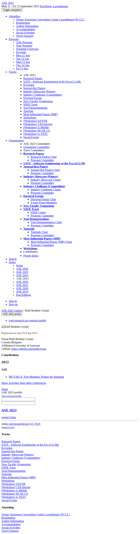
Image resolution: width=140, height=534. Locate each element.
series (18, 310)
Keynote (21, 52)
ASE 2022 (22, 281)
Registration (23, 22)
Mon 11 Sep (23, 55)
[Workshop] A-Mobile (36, 127)
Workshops (29, 117)
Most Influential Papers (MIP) (40, 114)
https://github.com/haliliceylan (28, 348)
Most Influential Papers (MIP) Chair (51, 241)
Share (4, 389)
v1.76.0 (35, 423)
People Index (30, 255)
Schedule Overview (27, 48)
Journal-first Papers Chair (45, 169)
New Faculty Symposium (38, 101)
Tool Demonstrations (35, 107)
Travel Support (24, 35)
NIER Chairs (38, 212)
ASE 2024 (22, 275)
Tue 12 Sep (22, 58)
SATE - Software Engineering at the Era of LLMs (52, 81)
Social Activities (25, 32)
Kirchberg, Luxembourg (54, 6)
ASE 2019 (22, 291)
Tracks (12, 71)
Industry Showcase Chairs (46, 179)
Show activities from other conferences (23, 383)
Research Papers (32, 78)
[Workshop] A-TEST (35, 133)
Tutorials (28, 111)
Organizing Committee (36, 147)
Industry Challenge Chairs (46, 189)
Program (14, 39)
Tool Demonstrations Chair (46, 222)
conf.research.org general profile (27, 320)
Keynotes (28, 84)
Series (19, 265)
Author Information (27, 26)
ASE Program (24, 42)
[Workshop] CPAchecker (37, 124)
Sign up (13, 304)
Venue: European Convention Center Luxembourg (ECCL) (50, 19)
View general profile (11, 396)
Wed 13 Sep (23, 62)
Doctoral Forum (32, 98)
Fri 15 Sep (22, 68)
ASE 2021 (22, 285)
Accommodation (25, 29)
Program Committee (42, 160)
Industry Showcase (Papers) (39, 91)
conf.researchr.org (18, 423)
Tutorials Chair (39, 232)
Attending (14, 16)
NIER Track (30, 104)
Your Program (24, 45)
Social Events (31, 137)
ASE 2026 (22, 268)
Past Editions (23, 294)
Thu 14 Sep (23, 65)
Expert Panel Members (44, 202)
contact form (8, 417)
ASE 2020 (22, 288)
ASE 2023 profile (12, 314)
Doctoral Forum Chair (43, 199)
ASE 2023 (7, 310)
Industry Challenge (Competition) (42, 94)
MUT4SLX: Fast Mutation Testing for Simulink (36, 376)
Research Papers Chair (44, 156)
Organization (16, 140)
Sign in (13, 301)
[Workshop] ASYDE (35, 120)
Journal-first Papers (34, 88)
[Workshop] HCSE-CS (36, 130)
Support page (8, 427)
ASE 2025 (22, 272)
